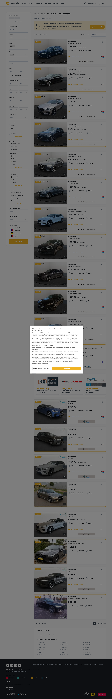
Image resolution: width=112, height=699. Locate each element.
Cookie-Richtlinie (48, 345)
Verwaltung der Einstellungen (41, 368)
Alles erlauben (66, 368)
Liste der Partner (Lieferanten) (40, 363)
